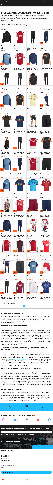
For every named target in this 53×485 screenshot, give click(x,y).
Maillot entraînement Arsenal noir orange (5, 132)
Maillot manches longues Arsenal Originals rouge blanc (33, 256)
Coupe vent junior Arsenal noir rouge (5, 153)
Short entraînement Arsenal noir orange (31, 132)
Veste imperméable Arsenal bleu (5, 69)
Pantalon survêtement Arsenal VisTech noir (19, 153)
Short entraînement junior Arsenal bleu (44, 216)
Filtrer (43, 29)
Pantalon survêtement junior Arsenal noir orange (45, 89)
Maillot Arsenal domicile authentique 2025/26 (19, 216)
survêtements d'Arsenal (8, 394)
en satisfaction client (9, 409)
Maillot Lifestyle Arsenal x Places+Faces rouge (19, 256)
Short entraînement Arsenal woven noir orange (44, 174)
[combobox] (28, 4)
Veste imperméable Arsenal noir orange (31, 89)
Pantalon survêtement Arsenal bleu (45, 48)
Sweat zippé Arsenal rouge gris (18, 298)
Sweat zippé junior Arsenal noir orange (18, 110)
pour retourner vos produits (43, 409)
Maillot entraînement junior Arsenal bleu (32, 278)
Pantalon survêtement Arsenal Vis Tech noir (6, 89)
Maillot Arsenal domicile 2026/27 (19, 48)
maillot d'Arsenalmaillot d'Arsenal (20, 359)
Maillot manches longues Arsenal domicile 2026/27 (6, 256)
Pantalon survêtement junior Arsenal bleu (19, 174)
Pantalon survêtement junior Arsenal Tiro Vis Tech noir (45, 111)
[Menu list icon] (1, 5)
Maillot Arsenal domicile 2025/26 (46, 256)
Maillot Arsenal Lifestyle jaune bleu (6, 216)
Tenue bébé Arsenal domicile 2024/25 (44, 278)
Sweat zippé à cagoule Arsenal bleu (6, 196)
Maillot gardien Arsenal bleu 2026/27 (32, 196)
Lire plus (3, 21)
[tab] (26, 18)
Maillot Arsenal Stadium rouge (45, 196)
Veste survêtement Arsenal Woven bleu (5, 110)
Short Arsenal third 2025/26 (31, 216)
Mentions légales (5, 458)
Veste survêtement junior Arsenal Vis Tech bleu (7, 236)
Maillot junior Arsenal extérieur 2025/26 (45, 298)
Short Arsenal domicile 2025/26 (32, 236)
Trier (49, 29)
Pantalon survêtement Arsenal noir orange (19, 89)
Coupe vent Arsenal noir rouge (6, 48)
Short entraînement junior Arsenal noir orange (44, 132)
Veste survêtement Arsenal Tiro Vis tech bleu (33, 69)
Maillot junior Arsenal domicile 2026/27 (19, 69)
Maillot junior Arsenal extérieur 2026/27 (19, 196)
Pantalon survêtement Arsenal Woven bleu (19, 236)
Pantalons (18, 24)
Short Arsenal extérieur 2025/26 (6, 278)
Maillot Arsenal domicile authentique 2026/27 (32, 174)
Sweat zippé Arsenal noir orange (46, 69)
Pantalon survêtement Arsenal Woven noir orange (32, 48)
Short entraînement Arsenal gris (18, 278)
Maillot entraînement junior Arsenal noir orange (45, 153)
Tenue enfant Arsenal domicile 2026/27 (45, 236)
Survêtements (11, 24)
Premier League (14, 8)
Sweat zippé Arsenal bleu (6, 173)
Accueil (5, 8)
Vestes (24, 24)
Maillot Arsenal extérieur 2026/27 (19, 132)
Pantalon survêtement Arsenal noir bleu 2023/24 (6, 298)
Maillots (4, 24)
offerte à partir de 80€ (26, 409)
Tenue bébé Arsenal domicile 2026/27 (31, 153)
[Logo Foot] (13, 1)
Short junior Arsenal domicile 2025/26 (32, 298)
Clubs (9, 8)
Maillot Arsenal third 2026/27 (32, 110)
